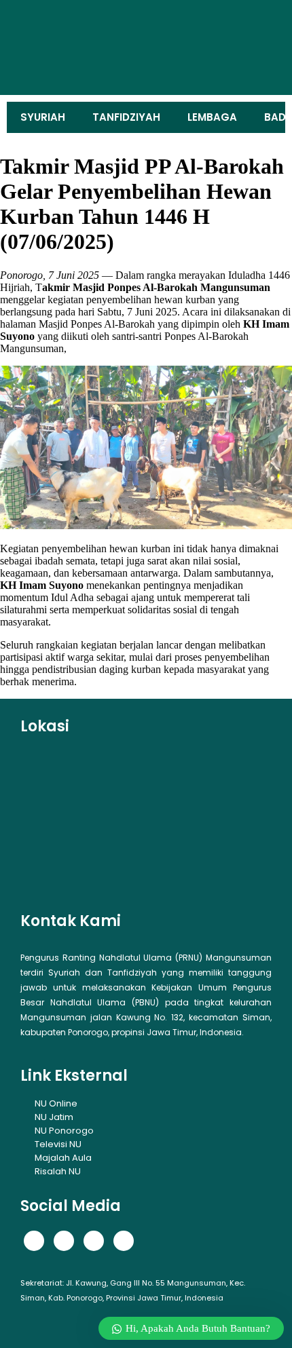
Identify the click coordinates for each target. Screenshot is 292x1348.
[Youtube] (123, 1241)
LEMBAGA (212, 117)
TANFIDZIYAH (126, 117)
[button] (36, 47)
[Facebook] (34, 1241)
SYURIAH (42, 117)
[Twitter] (64, 1241)
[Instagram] (94, 1241)
